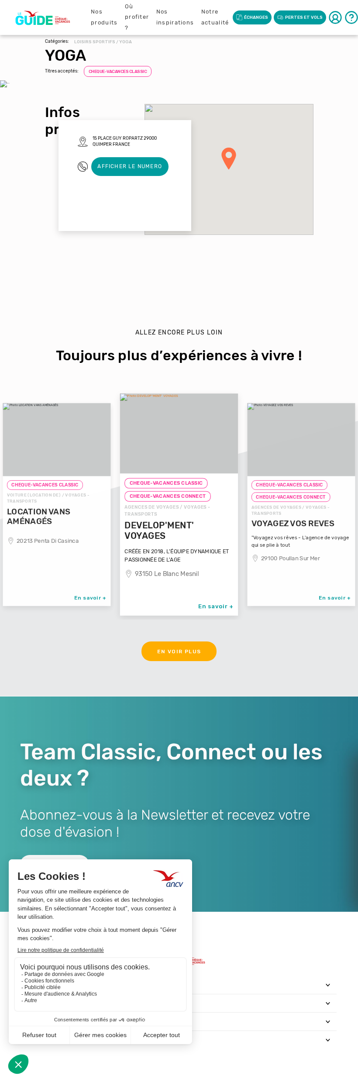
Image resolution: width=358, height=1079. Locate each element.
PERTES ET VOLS (304, 17)
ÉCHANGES (256, 17)
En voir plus (179, 651)
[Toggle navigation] (328, 985)
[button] (229, 158)
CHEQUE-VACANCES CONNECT (168, 496)
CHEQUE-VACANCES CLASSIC (118, 71)
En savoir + (90, 597)
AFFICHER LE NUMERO (129, 166)
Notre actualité (215, 17)
